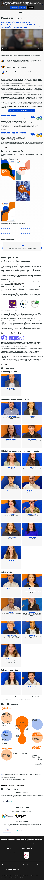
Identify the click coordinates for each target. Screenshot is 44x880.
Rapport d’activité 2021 (25, 228)
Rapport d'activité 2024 (5, 225)
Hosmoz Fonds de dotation (13, 132)
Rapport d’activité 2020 (5, 230)
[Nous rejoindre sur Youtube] (41, 844)
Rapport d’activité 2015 (25, 235)
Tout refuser (22, 7)
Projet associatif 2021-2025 (23, 191)
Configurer (30, 7)
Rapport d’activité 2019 (25, 230)
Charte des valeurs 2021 (8, 211)
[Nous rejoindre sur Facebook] (34, 844)
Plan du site (36, 875)
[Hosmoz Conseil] (36, 118)
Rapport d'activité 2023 (25, 225)
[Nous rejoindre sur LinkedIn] (38, 844)
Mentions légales (4, 877)
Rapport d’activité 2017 (25, 233)
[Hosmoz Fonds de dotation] (36, 135)
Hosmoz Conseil (8, 115)
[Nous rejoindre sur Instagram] (36, 844)
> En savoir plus (4, 129)
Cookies (29, 4)
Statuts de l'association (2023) (23, 170)
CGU (9, 877)
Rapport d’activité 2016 (5, 235)
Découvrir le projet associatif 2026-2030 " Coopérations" (22, 110)
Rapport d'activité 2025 (8, 170)
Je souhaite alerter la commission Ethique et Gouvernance (12, 785)
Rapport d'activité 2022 (5, 228)
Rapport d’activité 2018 (5, 233)
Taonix (31, 875)
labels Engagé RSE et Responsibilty (17, 282)
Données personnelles (15, 877)
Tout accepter (14, 7)
